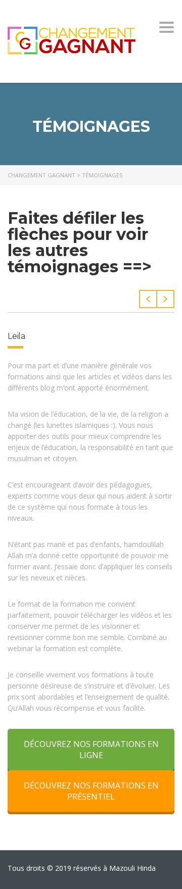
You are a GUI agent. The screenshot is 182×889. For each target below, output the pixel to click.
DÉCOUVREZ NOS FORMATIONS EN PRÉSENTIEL (91, 791)
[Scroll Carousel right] (165, 299)
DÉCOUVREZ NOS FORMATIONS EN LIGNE (91, 749)
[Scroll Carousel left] (148, 299)
